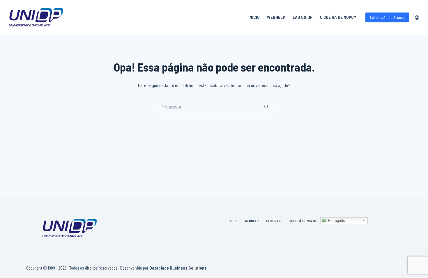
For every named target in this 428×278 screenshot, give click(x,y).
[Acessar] (417, 17)
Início (254, 17)
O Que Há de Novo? (338, 17)
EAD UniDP (303, 17)
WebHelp (276, 17)
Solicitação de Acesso (387, 17)
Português (336, 220)
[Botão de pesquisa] (266, 106)
